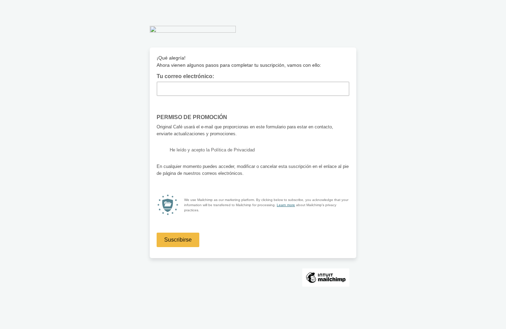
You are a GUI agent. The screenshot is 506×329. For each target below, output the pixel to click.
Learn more (286, 205)
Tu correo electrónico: (187, 75)
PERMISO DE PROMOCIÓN (194, 116)
